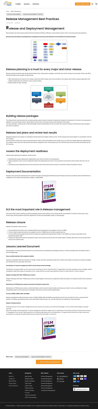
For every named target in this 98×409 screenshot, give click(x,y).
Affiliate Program (29, 378)
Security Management (47, 388)
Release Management (16, 11)
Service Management (46, 381)
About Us (11, 376)
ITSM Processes (29, 388)
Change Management (46, 378)
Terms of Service (13, 385)
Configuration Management (48, 390)
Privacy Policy (12, 383)
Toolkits (18, 4)
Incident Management (46, 376)
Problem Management (47, 383)
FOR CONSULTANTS (82, 4)
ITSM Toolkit (28, 383)
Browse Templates (30, 381)
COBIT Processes (29, 390)
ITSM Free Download (30, 395)
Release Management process (33, 14)
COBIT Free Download (31, 397)
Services (27, 4)
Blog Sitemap (28, 376)
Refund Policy (12, 381)
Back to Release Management (50, 362)
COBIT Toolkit (28, 385)
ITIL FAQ (27, 392)
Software (36, 4)
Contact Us (12, 378)
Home (7, 11)
